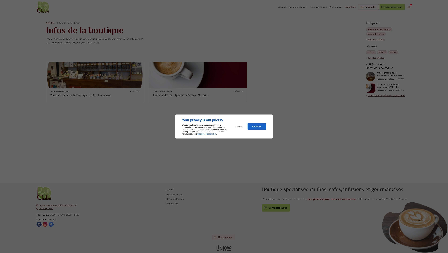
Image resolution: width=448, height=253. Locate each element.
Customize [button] (239, 126)
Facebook (210, 134)
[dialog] (224, 127)
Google (200, 134)
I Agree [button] (256, 126)
